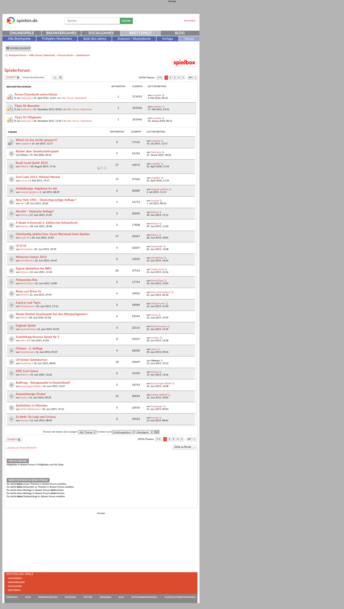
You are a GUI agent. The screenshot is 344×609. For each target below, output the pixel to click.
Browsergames (61, 33)
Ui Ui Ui (21, 245)
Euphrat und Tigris (28, 302)
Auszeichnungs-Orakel (31, 394)
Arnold (23, 295)
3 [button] (174, 78)
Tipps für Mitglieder (28, 117)
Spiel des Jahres (94, 38)
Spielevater (157, 246)
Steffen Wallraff (159, 395)
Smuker (155, 200)
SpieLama (26, 98)
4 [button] (178, 78)
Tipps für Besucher (27, 105)
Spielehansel (26, 352)
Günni (23, 317)
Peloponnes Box (27, 279)
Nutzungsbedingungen (144, 597)
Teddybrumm (27, 306)
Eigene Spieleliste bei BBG (33, 268)
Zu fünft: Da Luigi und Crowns (36, 416)
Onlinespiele (22, 33)
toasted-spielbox (29, 192)
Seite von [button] (159, 78)
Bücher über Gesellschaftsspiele (37, 151)
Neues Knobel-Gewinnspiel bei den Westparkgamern (51, 314)
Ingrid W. (25, 237)
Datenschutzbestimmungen (180, 597)
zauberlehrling (27, 329)
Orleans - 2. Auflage (29, 348)
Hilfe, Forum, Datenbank (42, 55)
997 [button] (190, 78)
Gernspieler (26, 249)
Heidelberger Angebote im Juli (36, 188)
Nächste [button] (195, 78)
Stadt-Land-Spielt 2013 (32, 162)
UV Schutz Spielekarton (31, 359)
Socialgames (101, 33)
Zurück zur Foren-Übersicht (22, 448)
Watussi (24, 166)
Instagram (105, 597)
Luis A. (23, 180)
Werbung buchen (48, 597)
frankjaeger (157, 406)
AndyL (23, 397)
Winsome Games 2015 (31, 257)
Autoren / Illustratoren (134, 38)
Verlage (167, 38)
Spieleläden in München (31, 405)
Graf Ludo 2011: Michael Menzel (38, 177)
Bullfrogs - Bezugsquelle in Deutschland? (43, 382)
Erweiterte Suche (60, 77)
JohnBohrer (26, 260)
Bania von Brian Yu (28, 291)
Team (28, 597)
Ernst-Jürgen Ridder (30, 386)
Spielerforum (83, 55)
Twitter (87, 597)
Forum (189, 38)
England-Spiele (26, 325)
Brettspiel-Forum (17, 55)
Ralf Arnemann (159, 326)
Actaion (155, 338)
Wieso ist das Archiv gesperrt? (36, 140)
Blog (180, 33)
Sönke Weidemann (30, 409)
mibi (22, 340)
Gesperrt (11, 77)
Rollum (24, 215)
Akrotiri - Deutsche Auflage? (35, 211)
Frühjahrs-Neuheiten (57, 38)
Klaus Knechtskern (161, 292)
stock (154, 349)
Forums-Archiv (65, 55)
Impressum (12, 597)
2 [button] (170, 78)
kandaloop (25, 363)
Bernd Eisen (26, 283)
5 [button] (183, 78)
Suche (126, 20)
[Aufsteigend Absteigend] (144, 432)
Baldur (154, 235)
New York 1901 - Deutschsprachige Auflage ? (46, 199)
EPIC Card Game (27, 371)
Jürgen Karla (157, 269)
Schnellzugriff (20, 48)
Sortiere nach (104, 432)
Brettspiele (140, 33)
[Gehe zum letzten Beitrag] (163, 95)
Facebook (70, 597)
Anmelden (189, 20)
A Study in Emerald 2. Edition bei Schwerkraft (47, 222)
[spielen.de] (22, 23)
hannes (24, 420)
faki (22, 203)
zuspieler (156, 95)
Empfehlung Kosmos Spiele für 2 (37, 337)
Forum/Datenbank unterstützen (36, 94)
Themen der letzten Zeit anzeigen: (60, 432)
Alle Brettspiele (19, 38)
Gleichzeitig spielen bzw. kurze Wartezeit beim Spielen (53, 234)
